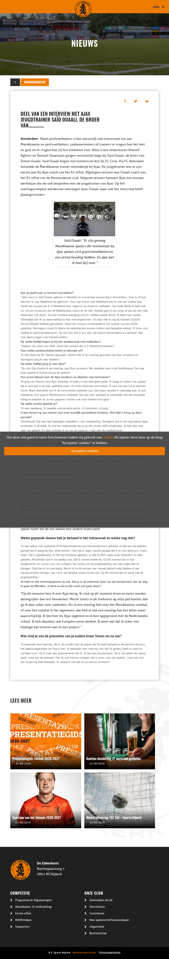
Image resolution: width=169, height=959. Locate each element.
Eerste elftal (23, 913)
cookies (108, 437)
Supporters (22, 926)
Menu (156, 7)
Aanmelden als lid (100, 900)
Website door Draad (84, 952)
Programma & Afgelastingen (33, 900)
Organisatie (96, 926)
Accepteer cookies (84, 451)
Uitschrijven (97, 907)
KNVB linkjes (23, 920)
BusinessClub (98, 933)
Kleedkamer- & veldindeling (33, 907)
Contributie (96, 913)
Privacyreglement (109, 952)
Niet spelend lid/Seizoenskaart (109, 920)
